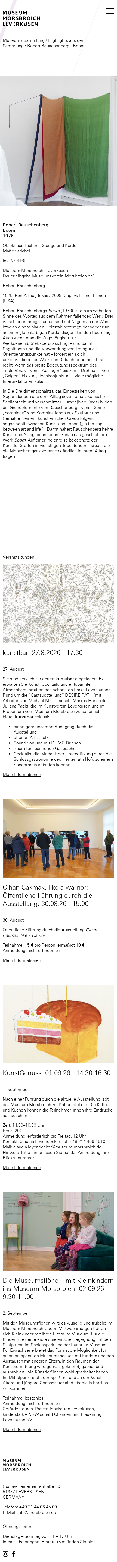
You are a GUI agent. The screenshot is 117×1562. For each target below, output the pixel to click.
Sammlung (34, 40)
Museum (11, 40)
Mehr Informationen (22, 774)
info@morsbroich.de (36, 1512)
